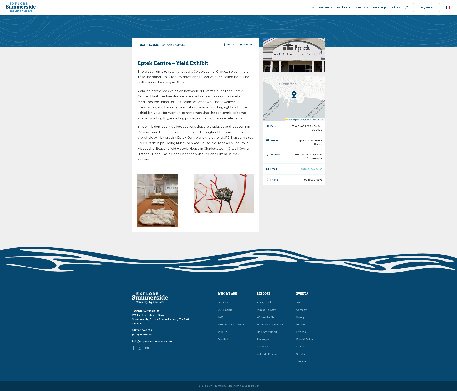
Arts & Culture (175, 45)
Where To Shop (267, 317)
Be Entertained (267, 332)
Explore (342, 7)
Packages (263, 339)
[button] (448, 7)
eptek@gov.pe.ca (311, 168)
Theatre (301, 361)
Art (298, 302)
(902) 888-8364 (142, 334)
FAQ (220, 317)
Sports (300, 354)
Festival (301, 324)
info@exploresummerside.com (152, 341)
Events (360, 7)
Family (300, 317)
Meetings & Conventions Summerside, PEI (232, 324)
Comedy (301, 309)
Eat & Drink (264, 302)
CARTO (320, 119)
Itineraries (263, 346)
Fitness (301, 332)
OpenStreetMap (306, 119)
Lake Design (252, 386)
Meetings (379, 7)
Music (300, 346)
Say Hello (426, 7)
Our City (223, 302)
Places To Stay (266, 309)
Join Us (396, 7)
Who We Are (320, 7)
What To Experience (270, 324)
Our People (225, 309)
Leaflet (291, 119)
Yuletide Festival (267, 354)
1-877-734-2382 (142, 330)
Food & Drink (304, 339)
